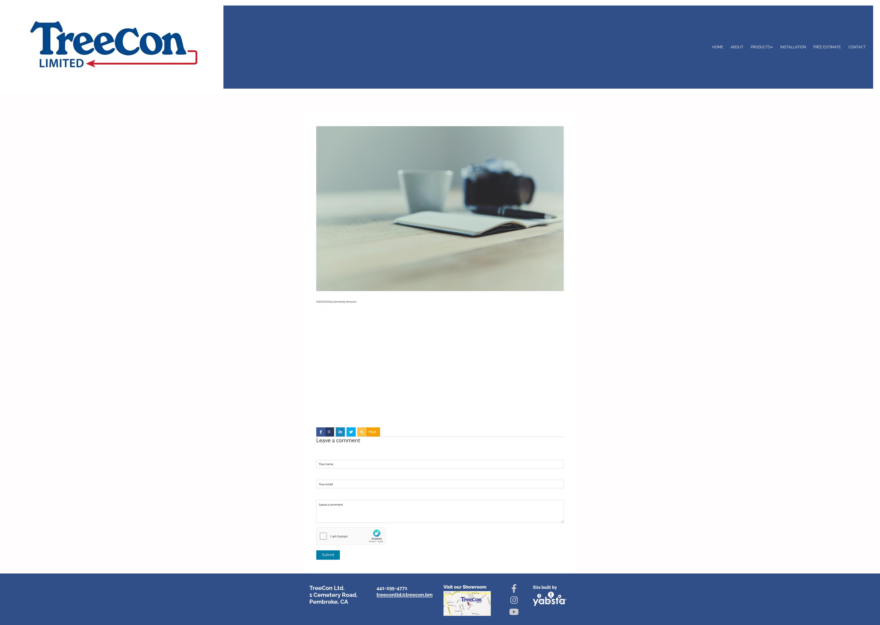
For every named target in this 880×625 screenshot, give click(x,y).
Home (717, 47)
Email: (321, 475)
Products (760, 47)
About (737, 47)
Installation (793, 47)
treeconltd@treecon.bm (405, 595)
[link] (762, 47)
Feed (372, 432)
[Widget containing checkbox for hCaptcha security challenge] (350, 536)
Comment (325, 495)
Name (321, 455)
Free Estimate (827, 47)
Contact (857, 47)
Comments (556, 301)
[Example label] (514, 600)
